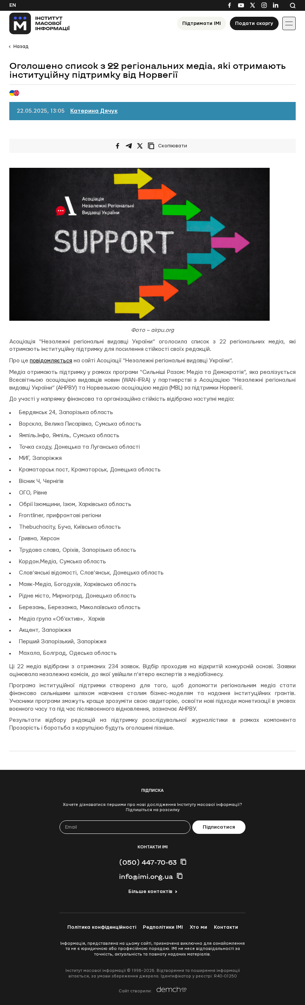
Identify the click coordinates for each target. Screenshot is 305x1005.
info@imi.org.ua (146, 876)
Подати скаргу (254, 23)
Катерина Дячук (94, 111)
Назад (20, 46)
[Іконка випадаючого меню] (289, 23)
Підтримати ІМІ (201, 23)
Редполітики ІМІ (163, 927)
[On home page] (39, 23)
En (12, 5)
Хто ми (198, 927)
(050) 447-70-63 (148, 862)
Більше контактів (150, 891)
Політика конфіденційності (101, 927)
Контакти (226, 927)
